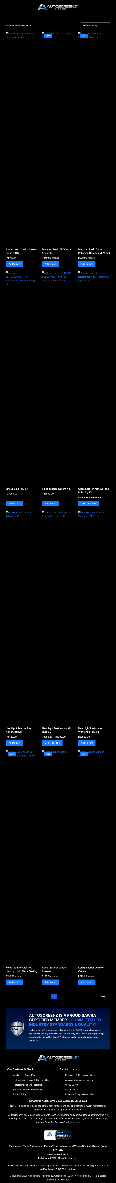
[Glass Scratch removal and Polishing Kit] (94, 377)
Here (77, 1122)
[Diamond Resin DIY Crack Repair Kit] (58, 138)
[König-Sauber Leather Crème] (94, 856)
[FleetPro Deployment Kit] (58, 377)
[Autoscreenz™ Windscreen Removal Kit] (22, 138)
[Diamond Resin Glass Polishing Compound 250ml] (94, 138)
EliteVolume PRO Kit (17, 488)
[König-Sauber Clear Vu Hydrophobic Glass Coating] (22, 856)
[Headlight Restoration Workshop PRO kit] (94, 617)
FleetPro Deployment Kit (56, 488)
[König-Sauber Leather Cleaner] (58, 856)
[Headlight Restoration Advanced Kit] (22, 617)
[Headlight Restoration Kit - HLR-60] (58, 617)
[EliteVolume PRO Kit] (22, 377)
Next (103, 996)
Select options (88, 503)
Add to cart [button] (14, 264)
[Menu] (7, 7)
